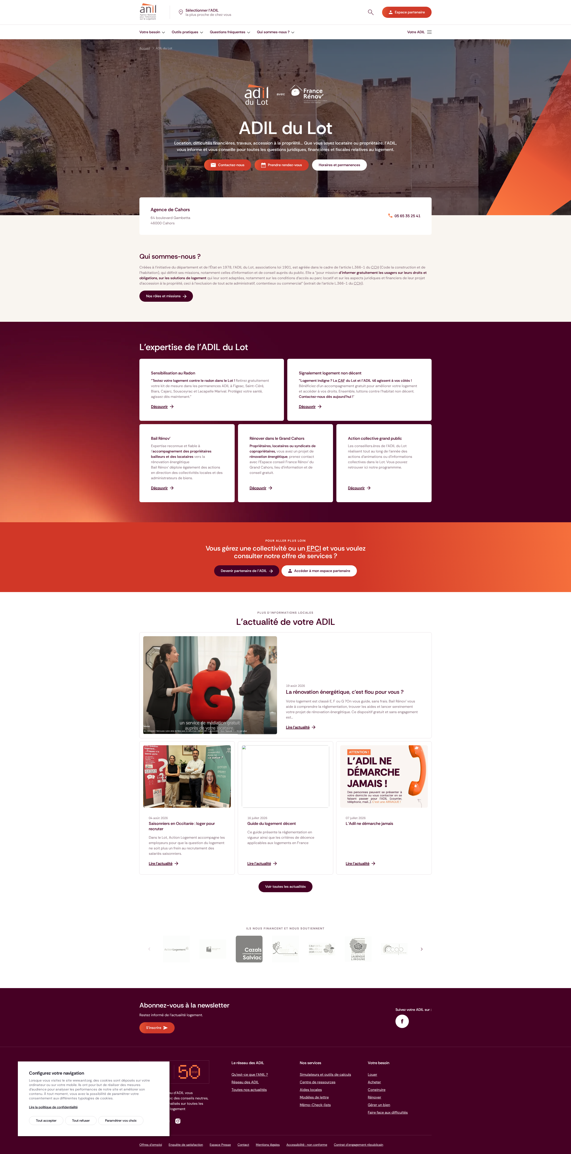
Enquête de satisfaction (186, 1145)
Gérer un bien (379, 1104)
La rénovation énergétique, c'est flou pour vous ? (345, 692)
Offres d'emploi (150, 1145)
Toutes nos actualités (249, 1089)
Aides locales (311, 1089)
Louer (372, 1074)
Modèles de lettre (314, 1097)
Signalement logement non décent (330, 373)
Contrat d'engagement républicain (358, 1145)
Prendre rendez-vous (285, 165)
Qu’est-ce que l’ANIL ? (250, 1074)
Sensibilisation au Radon (173, 373)
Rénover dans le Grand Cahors (277, 438)
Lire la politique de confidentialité (53, 1107)
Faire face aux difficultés (388, 1112)
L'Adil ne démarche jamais (369, 823)
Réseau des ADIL (245, 1082)
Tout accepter (46, 1120)
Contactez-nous (231, 165)
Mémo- (315, 1104)
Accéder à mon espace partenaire (322, 570)
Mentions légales (268, 1145)
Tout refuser (81, 1120)
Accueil (144, 48)
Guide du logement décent (271, 823)
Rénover (374, 1097)
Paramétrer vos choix (121, 1120)
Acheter (374, 1082)
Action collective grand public (375, 438)
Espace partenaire (410, 12)
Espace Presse (220, 1145)
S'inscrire (153, 1027)
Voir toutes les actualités (285, 886)
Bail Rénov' (160, 438)
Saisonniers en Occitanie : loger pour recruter (182, 826)
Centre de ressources (317, 1082)
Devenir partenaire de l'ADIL (244, 570)
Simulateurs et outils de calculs (325, 1074)
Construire (376, 1089)
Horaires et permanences (339, 165)
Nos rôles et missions (163, 296)
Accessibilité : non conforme (306, 1145)
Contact (243, 1145)
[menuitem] (419, 32)
